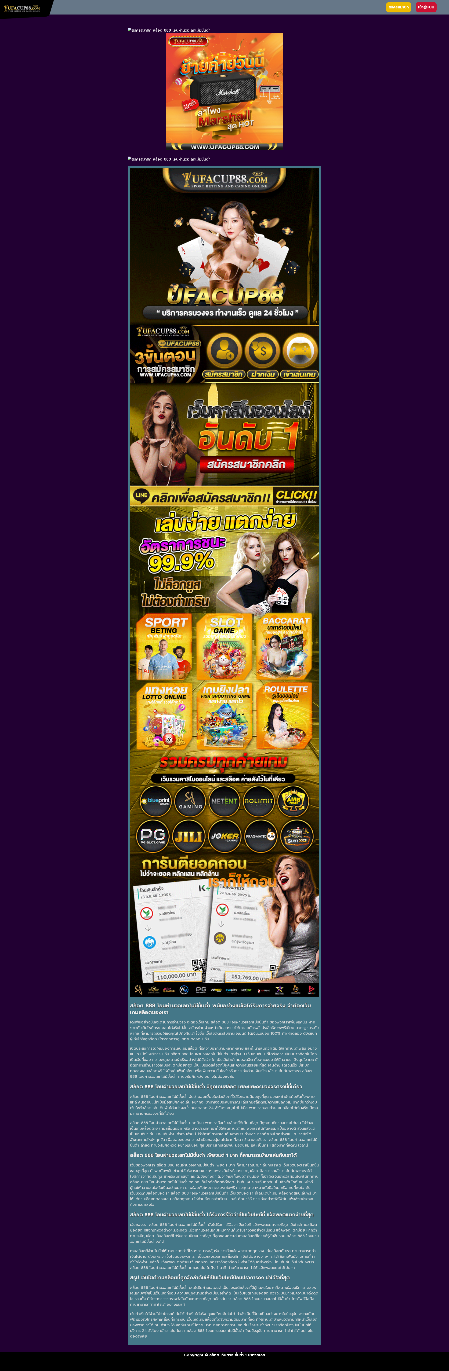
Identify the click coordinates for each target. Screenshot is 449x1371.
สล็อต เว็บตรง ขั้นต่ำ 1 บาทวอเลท (237, 1355)
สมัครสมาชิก (398, 7)
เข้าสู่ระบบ (426, 7)
